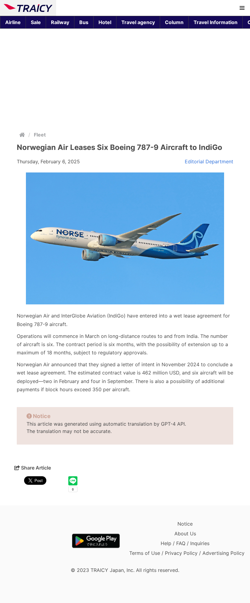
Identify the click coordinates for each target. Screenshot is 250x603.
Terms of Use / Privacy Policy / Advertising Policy (187, 553)
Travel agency (138, 22)
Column (174, 22)
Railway (60, 22)
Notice (185, 524)
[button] (242, 8)
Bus (83, 22)
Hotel (104, 22)
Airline (13, 22)
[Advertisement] (125, 78)
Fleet (40, 135)
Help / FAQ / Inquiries (185, 543)
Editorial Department (209, 161)
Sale (36, 22)
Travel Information (216, 22)
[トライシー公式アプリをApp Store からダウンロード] (39, 541)
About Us (185, 533)
